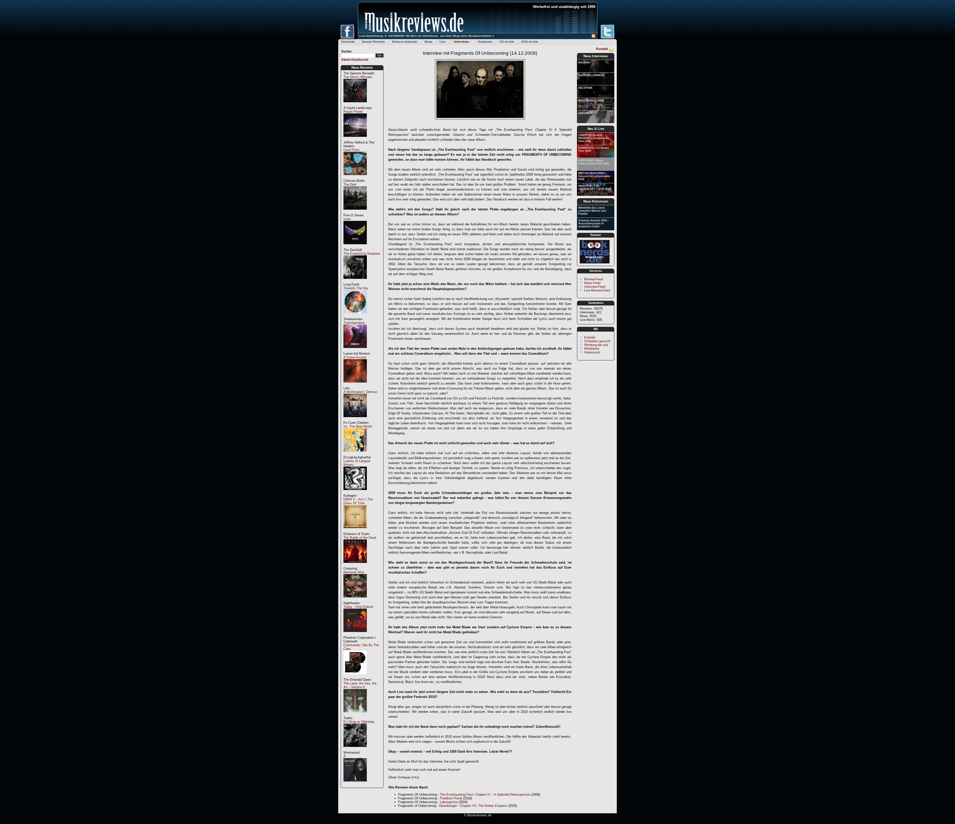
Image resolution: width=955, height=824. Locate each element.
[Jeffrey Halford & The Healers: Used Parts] (355, 178)
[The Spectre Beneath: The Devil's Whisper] (355, 105)
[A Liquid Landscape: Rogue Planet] (355, 139)
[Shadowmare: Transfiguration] (355, 350)
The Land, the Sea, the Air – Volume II (360, 685)
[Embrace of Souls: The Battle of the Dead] (355, 565)
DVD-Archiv (529, 42)
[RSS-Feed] (593, 37)
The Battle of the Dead (359, 537)
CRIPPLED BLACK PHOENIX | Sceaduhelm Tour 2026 (593, 138)
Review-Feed (593, 279)
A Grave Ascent (354, 357)
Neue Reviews (362, 67)
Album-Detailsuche (354, 59)
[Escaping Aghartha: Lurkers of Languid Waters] (355, 492)
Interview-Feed (594, 287)
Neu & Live (595, 129)
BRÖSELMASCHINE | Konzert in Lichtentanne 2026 (594, 176)
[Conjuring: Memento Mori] (355, 600)
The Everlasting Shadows (361, 253)
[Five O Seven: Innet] (355, 247)
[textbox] (358, 55)
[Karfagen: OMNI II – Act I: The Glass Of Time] (355, 531)
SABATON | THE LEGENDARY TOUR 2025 (594, 187)
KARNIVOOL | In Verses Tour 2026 (593, 149)
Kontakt (602, 49)
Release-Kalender (405, 42)
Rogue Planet (353, 111)
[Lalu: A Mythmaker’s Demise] (355, 420)
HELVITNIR (585, 87)
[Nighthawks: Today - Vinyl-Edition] (355, 634)
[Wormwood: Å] (355, 784)
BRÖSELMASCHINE (591, 100)
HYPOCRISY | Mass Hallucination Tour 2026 (593, 162)
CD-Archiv (506, 42)
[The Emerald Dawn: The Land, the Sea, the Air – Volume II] (355, 715)
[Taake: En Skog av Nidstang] (355, 749)
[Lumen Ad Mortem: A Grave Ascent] (355, 385)
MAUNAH (584, 62)
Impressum (592, 352)
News (428, 42)
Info (415, 777)
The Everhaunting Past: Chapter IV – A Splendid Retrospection (485, 794)
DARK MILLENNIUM (591, 75)
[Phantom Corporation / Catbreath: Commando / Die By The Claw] (355, 677)
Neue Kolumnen (595, 201)
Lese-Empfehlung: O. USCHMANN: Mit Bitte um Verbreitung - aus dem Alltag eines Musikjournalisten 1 (426, 35)
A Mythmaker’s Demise (360, 392)
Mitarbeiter (591, 348)
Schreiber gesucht (597, 341)
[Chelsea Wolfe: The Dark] (355, 212)
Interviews (461, 42)
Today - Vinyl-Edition (358, 607)
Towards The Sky (356, 288)
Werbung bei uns (596, 345)
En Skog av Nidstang (358, 722)
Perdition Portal (451, 798)
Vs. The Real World (357, 426)
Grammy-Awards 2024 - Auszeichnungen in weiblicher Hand (593, 223)
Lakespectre (449, 802)
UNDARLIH (585, 113)
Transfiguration (354, 323)
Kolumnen (485, 42)
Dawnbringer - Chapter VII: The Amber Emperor (473, 806)
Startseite (348, 42)
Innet (347, 219)
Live (442, 42)
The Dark (350, 184)
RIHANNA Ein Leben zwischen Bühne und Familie (592, 210)
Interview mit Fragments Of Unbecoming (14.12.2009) (480, 53)
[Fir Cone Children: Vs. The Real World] (355, 454)
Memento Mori (353, 572)
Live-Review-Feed (597, 290)
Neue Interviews (595, 56)
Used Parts (351, 150)
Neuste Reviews (373, 42)
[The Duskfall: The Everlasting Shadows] (355, 281)
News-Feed (592, 283)
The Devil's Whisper (357, 77)
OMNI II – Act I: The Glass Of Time (358, 501)
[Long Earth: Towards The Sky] (355, 316)
